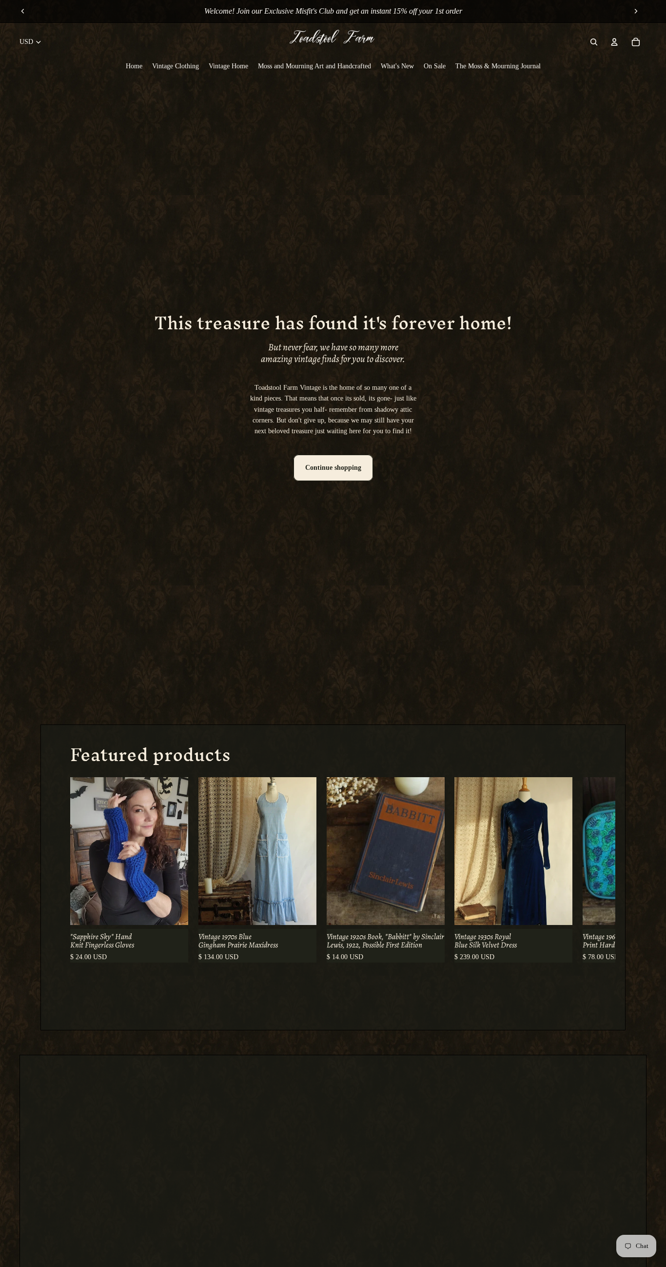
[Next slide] (635, 11)
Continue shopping (333, 467)
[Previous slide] (23, 11)
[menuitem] (134, 66)
